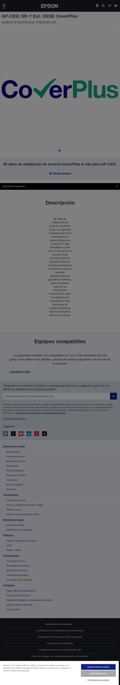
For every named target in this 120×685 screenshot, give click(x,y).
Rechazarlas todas (98, 673)
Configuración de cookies (98, 680)
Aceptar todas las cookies (98, 667)
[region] (59, 673)
